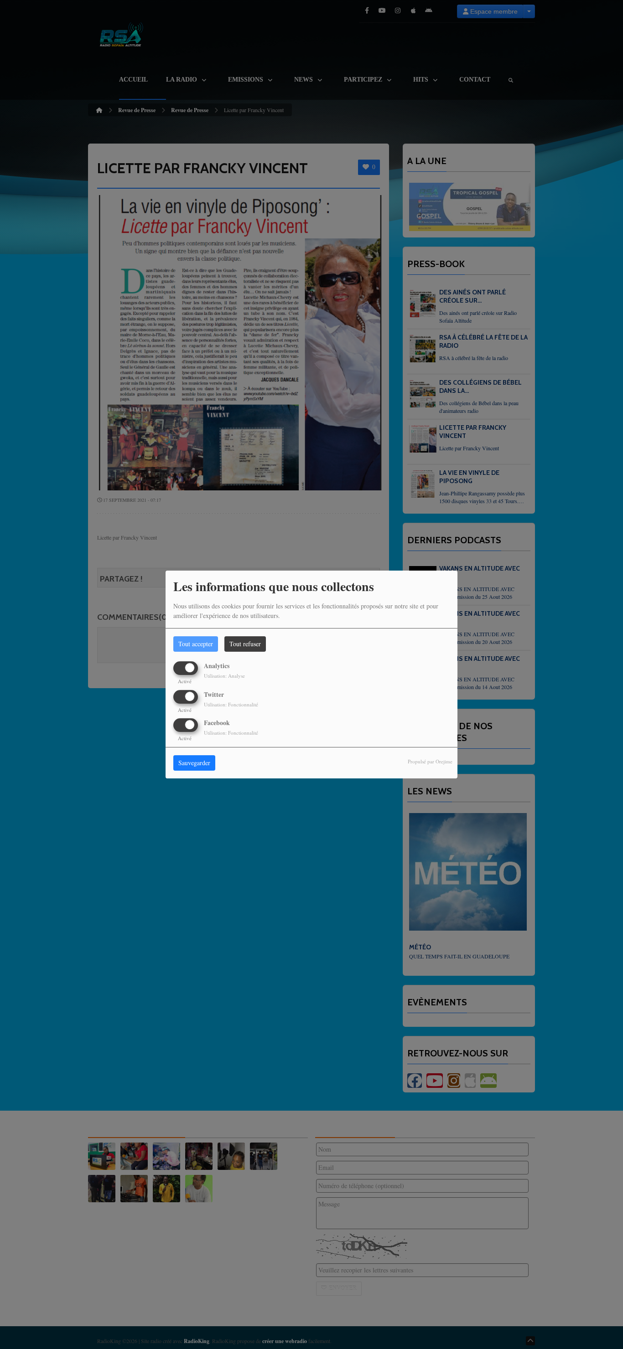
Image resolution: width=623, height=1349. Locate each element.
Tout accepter (195, 643)
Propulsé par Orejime (430, 761)
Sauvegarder (194, 762)
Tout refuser (245, 643)
